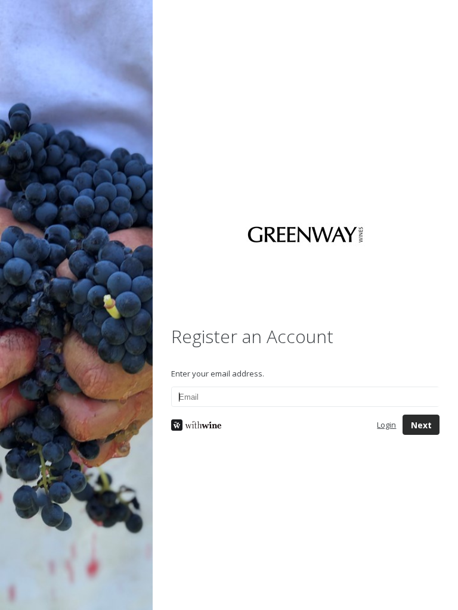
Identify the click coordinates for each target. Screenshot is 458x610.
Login (386, 424)
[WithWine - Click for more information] (264, 425)
